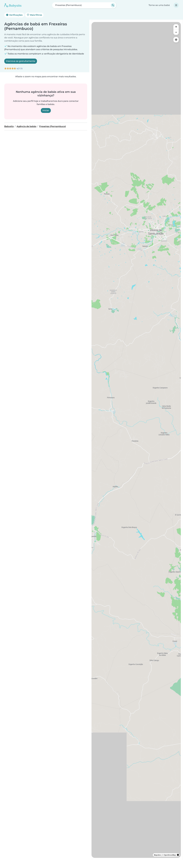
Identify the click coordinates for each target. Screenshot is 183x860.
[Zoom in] (176, 26)
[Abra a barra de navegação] (176, 5)
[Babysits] (12, 5)
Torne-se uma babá (159, 5)
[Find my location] (176, 39)
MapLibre (157, 855)
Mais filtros (35, 15)
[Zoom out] (176, 32)
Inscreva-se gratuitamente (20, 61)
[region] (136, 440)
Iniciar (45, 110)
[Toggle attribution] (178, 855)
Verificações (16, 15)
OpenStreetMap (170, 855)
